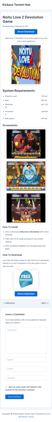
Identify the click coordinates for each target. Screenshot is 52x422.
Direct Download (26, 31)
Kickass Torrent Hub (16, 4)
